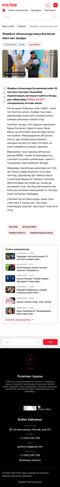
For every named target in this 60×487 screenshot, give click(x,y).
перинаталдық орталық (41, 232)
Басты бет (8, 26)
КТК (42, 99)
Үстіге (30, 368)
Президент (36, 10)
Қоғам (21, 26)
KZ (47, 5)
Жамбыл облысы (17, 232)
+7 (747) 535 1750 (30, 438)
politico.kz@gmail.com (30, 446)
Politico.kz (33, 99)
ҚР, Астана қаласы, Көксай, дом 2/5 (30, 429)
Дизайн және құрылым (30, 482)
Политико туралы (30, 376)
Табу (50, 342)
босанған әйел (29, 226)
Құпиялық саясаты (30, 460)
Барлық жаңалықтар (18, 319)
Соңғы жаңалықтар (18, 10)
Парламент (49, 10)
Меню (55, 5)
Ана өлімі (13, 226)
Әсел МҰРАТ (34, 44)
